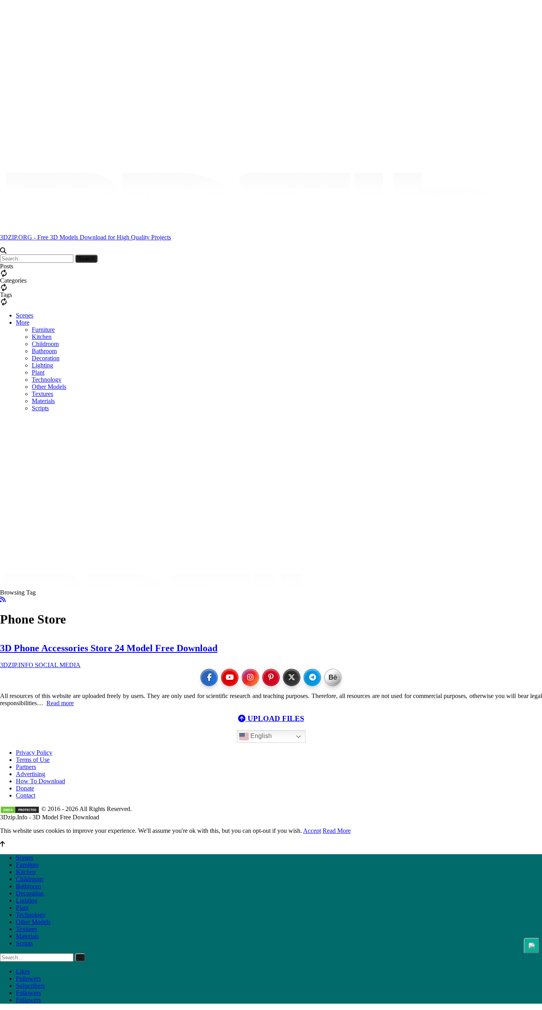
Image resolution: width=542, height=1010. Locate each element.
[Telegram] (312, 677)
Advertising (30, 774)
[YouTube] (229, 677)
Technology (31, 914)
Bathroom (44, 351)
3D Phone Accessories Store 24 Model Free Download (108, 648)
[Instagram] (250, 677)
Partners (26, 766)
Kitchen (42, 336)
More (22, 322)
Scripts (24, 943)
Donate (25, 788)
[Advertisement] (271, 428)
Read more (60, 703)
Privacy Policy (34, 752)
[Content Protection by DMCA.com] (20, 808)
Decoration (46, 358)
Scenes (24, 315)
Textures (26, 929)
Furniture (43, 329)
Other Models (33, 921)
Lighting (42, 365)
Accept (312, 830)
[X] (291, 677)
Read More (337, 830)
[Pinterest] (271, 677)
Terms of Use (33, 759)
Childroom (45, 343)
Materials (27, 936)
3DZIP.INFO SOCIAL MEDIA (40, 665)
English (260, 736)
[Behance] (333, 677)
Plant (38, 372)
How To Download (40, 781)
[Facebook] (209, 677)
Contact (25, 795)
